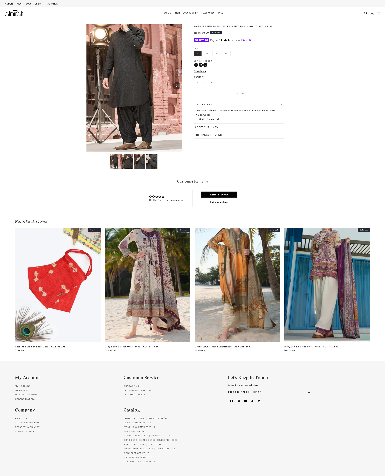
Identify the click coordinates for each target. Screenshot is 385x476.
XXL (238, 54)
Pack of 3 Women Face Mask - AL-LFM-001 (40, 346)
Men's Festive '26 (134, 431)
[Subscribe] (308, 392)
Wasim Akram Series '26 (138, 457)
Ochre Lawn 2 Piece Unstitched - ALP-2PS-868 (222, 346)
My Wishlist (22, 390)
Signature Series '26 (136, 452)
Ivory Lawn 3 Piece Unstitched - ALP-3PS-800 (311, 346)
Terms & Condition (27, 422)
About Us (21, 418)
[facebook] (196, 65)
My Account (23, 385)
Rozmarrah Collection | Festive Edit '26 (149, 448)
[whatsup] (201, 65)
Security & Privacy (27, 426)
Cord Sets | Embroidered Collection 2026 (150, 439)
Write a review (219, 194)
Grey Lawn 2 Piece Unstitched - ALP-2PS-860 (132, 346)
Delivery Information (137, 390)
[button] (168, 13)
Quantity (199, 77)
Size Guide (200, 71)
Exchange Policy (134, 394)
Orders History (25, 399)
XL (228, 54)
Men (19, 3)
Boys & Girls (33, 3)
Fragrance (51, 3)
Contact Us (131, 385)
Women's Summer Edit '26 (139, 426)
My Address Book (26, 394)
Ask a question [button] (219, 202)
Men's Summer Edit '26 (137, 422)
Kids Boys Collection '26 (140, 461)
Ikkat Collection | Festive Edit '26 (145, 444)
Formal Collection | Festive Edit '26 (147, 435)
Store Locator (25, 431)
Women (9, 3)
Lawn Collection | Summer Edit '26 (146, 418)
